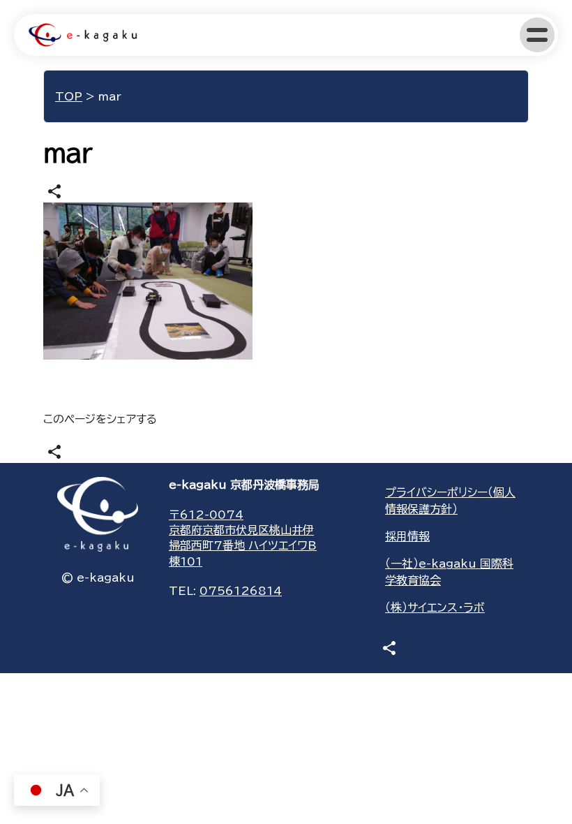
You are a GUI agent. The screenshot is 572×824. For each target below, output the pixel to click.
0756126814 (241, 590)
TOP (68, 96)
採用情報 (407, 536)
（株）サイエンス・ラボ (435, 607)
